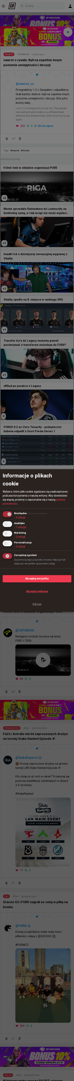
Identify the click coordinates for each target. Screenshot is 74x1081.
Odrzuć (37, 604)
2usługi (19, 517)
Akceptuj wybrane (37, 591)
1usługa (20, 527)
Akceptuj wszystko (37, 578)
